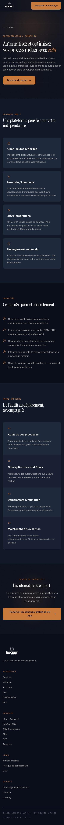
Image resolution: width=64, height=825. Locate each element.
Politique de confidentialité (15, 765)
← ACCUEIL (9, 27)
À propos (7, 687)
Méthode (7, 682)
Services (7, 677)
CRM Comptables (11, 729)
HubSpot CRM (9, 724)
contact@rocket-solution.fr (16, 787)
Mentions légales (11, 760)
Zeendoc (7, 744)
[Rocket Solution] (9, 5)
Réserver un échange (46, 5)
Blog (5, 702)
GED (5, 739)
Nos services (9, 697)
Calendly (7, 797)
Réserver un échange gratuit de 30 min (30, 613)
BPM (5, 734)
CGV (5, 770)
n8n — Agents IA (11, 719)
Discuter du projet (17, 80)
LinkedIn (7, 792)
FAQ (5, 692)
